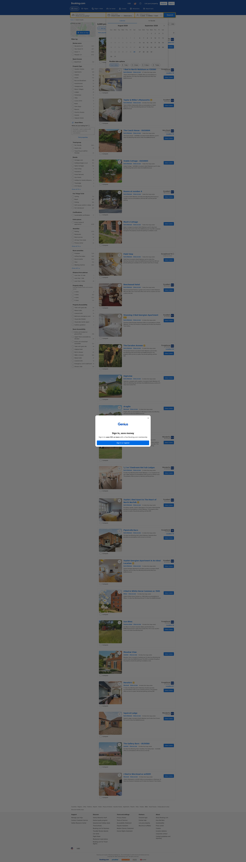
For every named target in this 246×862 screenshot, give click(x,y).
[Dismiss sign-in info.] (148, 418)
